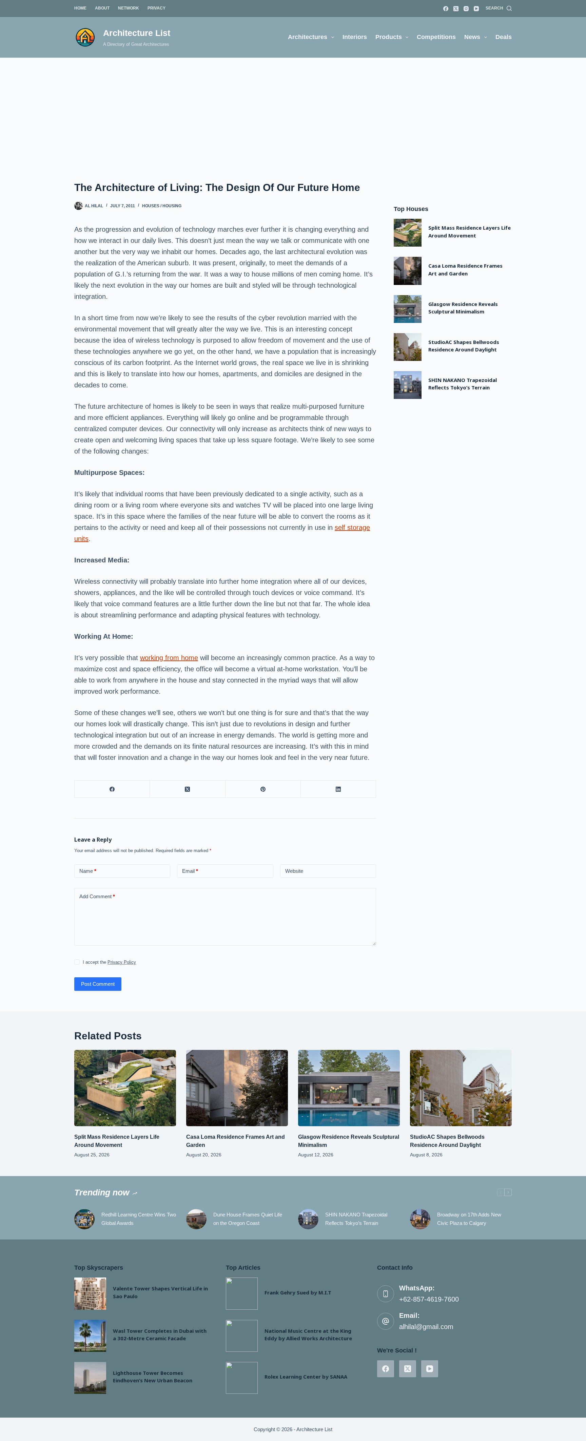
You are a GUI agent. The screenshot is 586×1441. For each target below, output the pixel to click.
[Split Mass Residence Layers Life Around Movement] (408, 233)
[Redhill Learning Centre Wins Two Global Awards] (84, 1219)
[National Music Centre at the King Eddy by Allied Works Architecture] (242, 1336)
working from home (169, 657)
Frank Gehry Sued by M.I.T (298, 1292)
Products (388, 37)
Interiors (355, 37)
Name (87, 871)
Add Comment (97, 896)
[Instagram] (466, 8)
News (472, 37)
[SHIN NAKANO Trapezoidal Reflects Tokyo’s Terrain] (408, 385)
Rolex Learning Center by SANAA (306, 1376)
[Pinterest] (263, 789)
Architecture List (136, 33)
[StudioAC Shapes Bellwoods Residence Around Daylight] (408, 347)
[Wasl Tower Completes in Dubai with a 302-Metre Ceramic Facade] (90, 1336)
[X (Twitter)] (455, 8)
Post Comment (98, 984)
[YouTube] (476, 8)
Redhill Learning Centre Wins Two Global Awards (138, 1219)
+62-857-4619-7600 (429, 1299)
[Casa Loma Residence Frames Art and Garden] (408, 271)
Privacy (156, 8)
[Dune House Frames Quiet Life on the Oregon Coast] (196, 1219)
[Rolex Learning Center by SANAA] (242, 1378)
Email (190, 871)
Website (294, 871)
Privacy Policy (122, 962)
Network (128, 8)
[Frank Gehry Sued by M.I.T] (242, 1293)
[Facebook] (445, 8)
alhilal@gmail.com (426, 1326)
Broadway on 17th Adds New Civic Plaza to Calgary (469, 1219)
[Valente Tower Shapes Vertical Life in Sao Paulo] (90, 1293)
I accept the (109, 962)
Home (80, 8)
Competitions (436, 37)
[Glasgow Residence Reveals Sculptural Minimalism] (408, 309)
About (102, 8)
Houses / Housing (161, 206)
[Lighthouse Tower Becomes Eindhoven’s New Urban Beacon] (90, 1378)
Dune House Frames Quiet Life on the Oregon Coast (247, 1219)
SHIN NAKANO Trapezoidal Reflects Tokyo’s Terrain (356, 1219)
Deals (503, 37)
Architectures (307, 37)
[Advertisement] (293, 108)
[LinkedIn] (338, 789)
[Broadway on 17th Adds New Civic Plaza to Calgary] (420, 1219)
